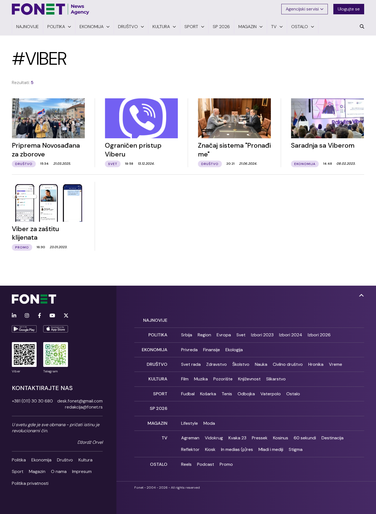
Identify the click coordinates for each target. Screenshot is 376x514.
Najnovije (155, 320)
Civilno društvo (288, 364)
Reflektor (190, 449)
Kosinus (280, 438)
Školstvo (240, 364)
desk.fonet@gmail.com (80, 401)
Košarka (208, 394)
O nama (59, 471)
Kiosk (210, 449)
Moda (209, 423)
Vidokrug (214, 438)
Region (204, 335)
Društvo (65, 460)
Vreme (335, 364)
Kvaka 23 (237, 438)
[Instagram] (27, 315)
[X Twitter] (66, 315)
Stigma (296, 449)
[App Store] (55, 328)
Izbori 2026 (319, 335)
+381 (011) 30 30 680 (32, 401)
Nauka (261, 364)
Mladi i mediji (270, 449)
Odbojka (246, 394)
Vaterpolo (270, 394)
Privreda (189, 350)
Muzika (201, 379)
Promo (226, 464)
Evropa (224, 335)
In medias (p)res (237, 449)
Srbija (186, 335)
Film (185, 379)
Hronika (315, 364)
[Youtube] (52, 315)
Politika (19, 460)
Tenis (227, 394)
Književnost (249, 379)
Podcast (205, 464)
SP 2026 (158, 408)
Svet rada (191, 364)
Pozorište (223, 379)
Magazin (37, 471)
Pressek (260, 438)
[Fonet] (50, 9)
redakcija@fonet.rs (84, 407)
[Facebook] (39, 315)
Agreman (190, 438)
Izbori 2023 (262, 335)
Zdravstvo (216, 364)
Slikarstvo (276, 379)
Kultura (85, 460)
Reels (186, 464)
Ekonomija (41, 460)
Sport (17, 471)
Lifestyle (189, 423)
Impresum (82, 471)
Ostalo (293, 394)
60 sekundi (305, 438)
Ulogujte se (349, 9)
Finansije (211, 350)
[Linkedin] (14, 315)
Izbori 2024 (290, 335)
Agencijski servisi (302, 9)
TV (164, 438)
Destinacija (332, 438)
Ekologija (234, 350)
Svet (241, 335)
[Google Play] (24, 328)
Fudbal (188, 394)
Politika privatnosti (30, 483)
